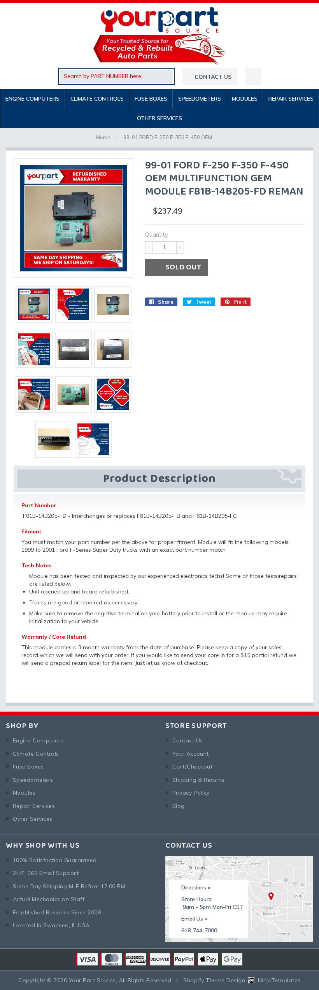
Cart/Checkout (192, 766)
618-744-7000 (199, 930)
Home (103, 137)
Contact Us (187, 740)
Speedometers (199, 98)
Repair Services (291, 98)
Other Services (159, 118)
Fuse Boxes (151, 98)
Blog (178, 805)
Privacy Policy (191, 792)
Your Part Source (92, 980)
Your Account (190, 753)
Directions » (195, 887)
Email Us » (194, 918)
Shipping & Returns (198, 779)
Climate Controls (97, 98)
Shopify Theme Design (214, 980)
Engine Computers (32, 98)
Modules (245, 98)
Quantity (156, 234)
